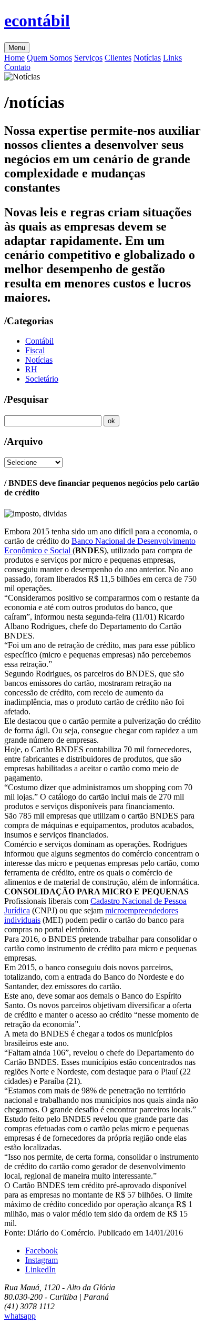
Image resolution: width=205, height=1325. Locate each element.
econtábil (37, 20)
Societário (41, 378)
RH (31, 369)
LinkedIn (40, 1269)
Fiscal (35, 350)
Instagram (41, 1260)
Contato (17, 67)
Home (14, 57)
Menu (16, 48)
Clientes (118, 57)
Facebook (41, 1250)
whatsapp (20, 1315)
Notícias (147, 57)
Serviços (88, 57)
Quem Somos (49, 57)
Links (172, 57)
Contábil (39, 340)
